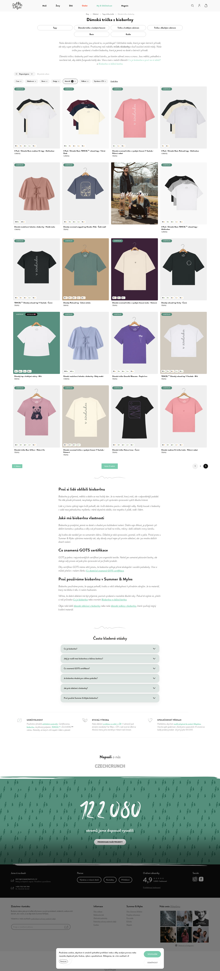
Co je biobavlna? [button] (70, 648)
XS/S (16, 222)
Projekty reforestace (133, 915)
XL (33, 146)
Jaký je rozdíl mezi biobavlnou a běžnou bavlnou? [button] (83, 658)
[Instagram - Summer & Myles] (195, 879)
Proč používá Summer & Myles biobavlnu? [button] (81, 698)
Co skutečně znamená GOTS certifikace (105, 571)
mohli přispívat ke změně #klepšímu (187, 723)
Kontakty (110, 879)
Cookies (96, 925)
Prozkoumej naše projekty (110, 842)
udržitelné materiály (50, 723)
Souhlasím (152, 954)
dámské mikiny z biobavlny (123, 606)
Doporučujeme (24, 74)
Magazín (129, 925)
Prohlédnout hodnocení (151, 887)
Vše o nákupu (98, 911)
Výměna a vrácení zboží (89, 879)
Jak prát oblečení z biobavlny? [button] (76, 688)
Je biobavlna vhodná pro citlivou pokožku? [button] (81, 678)
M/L (22, 222)
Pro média (129, 918)
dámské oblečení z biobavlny (87, 606)
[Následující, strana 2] (200, 466)
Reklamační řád (99, 915)
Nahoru (18, 466)
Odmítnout (152, 962)
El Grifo (129, 921)
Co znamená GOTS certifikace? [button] (77, 668)
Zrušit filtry (114, 81)
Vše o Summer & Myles (134, 911)
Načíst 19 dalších (109, 466)
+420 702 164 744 (22, 887)
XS (15, 146)
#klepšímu (175, 906)
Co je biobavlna (80, 599)
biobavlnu (30, 726)
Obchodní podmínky (100, 918)
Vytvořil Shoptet (110, 969)
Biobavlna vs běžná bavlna (114, 599)
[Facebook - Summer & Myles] (201, 879)
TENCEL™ (56, 726)
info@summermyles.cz (26, 879)
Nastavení (63, 961)
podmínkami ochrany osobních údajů (43, 918)
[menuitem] (44, 5)
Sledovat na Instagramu (186, 945)
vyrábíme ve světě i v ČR (112, 723)
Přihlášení (125, 879)
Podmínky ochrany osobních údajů (105, 921)
